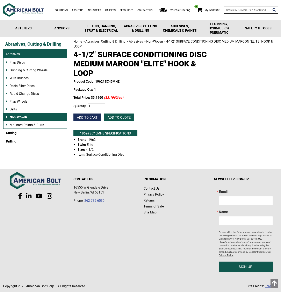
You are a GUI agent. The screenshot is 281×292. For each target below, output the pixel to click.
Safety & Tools (258, 28)
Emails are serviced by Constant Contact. (246, 251)
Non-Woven (18, 117)
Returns (149, 200)
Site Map (150, 212)
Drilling (10, 141)
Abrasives (13, 54)
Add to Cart (87, 117)
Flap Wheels (18, 101)
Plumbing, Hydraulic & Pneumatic (219, 28)
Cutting (10, 133)
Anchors (62, 28)
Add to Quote (119, 117)
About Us (77, 10)
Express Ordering (179, 10)
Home (77, 41)
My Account (212, 10)
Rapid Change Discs (24, 94)
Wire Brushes (19, 78)
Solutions (61, 10)
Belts (13, 109)
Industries (94, 10)
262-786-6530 (94, 201)
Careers (110, 10)
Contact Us (144, 10)
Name (223, 211)
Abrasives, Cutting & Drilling (140, 28)
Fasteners (23, 28)
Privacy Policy (154, 194)
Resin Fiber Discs (22, 86)
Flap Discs (17, 62)
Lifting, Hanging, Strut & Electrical (101, 28)
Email (223, 191)
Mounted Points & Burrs (27, 125)
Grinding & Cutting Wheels (29, 70)
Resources (126, 10)
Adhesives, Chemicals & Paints (180, 28)
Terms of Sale (154, 206)
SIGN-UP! (246, 266)
